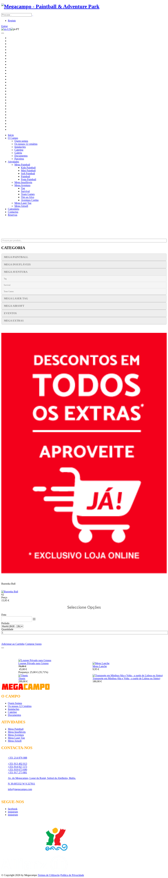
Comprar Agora (33, 644)
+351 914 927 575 (17, 766)
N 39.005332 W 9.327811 (21, 783)
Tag (23, 188)
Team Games (28, 194)
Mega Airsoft (21, 206)
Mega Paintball (22, 164)
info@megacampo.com (20, 789)
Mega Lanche (100, 666)
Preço (4, 597)
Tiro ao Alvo (27, 197)
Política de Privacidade (72, 875)
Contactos (13, 212)
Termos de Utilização (49, 875)
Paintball (25, 176)
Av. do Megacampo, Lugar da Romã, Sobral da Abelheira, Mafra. (42, 778)
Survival (25, 191)
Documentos (21, 155)
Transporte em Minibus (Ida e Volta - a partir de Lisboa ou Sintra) (126, 678)
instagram (13, 811)
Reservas (12, 214)
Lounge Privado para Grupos (33, 663)
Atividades (13, 161)
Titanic (21, 678)
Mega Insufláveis (23, 182)
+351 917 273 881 (17, 772)
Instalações (20, 146)
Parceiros (19, 158)
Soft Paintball (28, 173)
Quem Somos (15, 703)
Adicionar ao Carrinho (13, 644)
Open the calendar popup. (34, 619)
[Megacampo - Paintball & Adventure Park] (50, 6)
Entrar (4, 26)
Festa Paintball (28, 179)
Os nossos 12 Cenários (20, 706)
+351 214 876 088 (17, 757)
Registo (12, 20)
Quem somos (21, 141)
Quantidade (7, 629)
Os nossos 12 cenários (25, 144)
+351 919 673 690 (17, 769)
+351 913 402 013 (17, 763)
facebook (12, 808)
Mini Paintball (28, 170)
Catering (18, 149)
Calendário (13, 209)
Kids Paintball (28, 167)
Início (11, 135)
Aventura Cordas (30, 200)
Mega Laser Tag (22, 203)
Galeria (18, 152)
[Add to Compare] (2, 647)
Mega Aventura (22, 185)
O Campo (13, 138)
